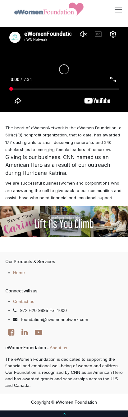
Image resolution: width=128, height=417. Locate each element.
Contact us (23, 301)
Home (19, 272)
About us (58, 347)
